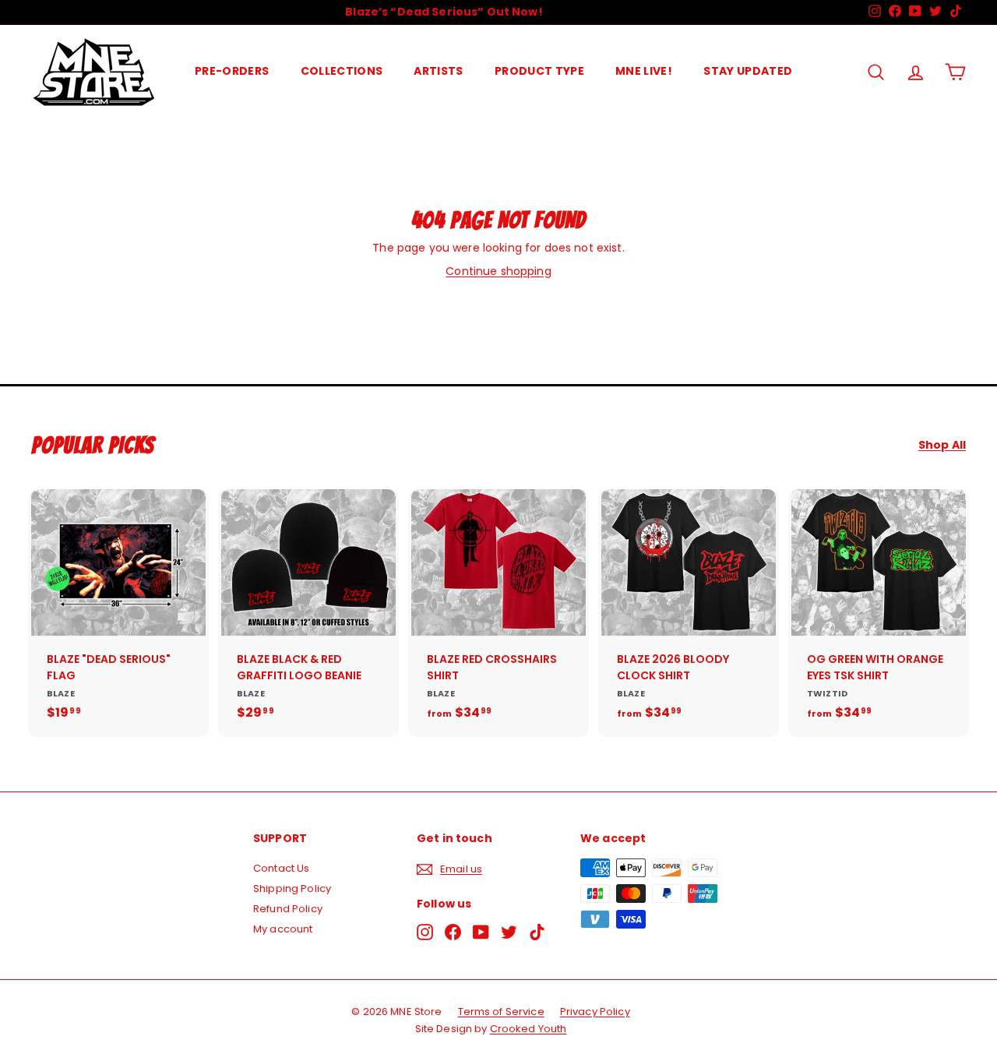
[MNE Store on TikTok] (537, 932)
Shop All (942, 445)
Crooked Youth (528, 1028)
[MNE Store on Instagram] (425, 932)
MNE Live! (643, 71)
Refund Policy (287, 908)
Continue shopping (498, 271)
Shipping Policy (292, 888)
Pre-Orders (232, 71)
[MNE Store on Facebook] (453, 932)
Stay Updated (747, 71)
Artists (438, 71)
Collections (342, 71)
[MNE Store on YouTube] (481, 932)
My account (282, 929)
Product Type (539, 71)
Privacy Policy (595, 1011)
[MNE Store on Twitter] (509, 932)
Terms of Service (501, 1011)
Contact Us (281, 868)
